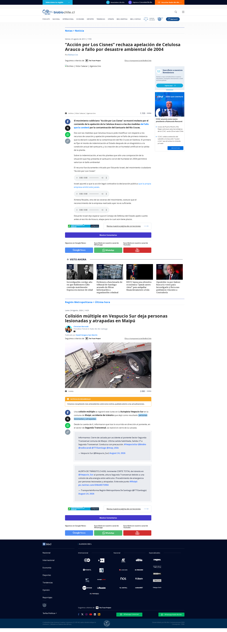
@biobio (142, 444)
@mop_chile (113, 447)
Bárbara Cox (73, 54)
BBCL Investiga (122, 19)
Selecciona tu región (54, 2)
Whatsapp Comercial (131, 614)
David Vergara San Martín (86, 335)
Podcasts (46, 19)
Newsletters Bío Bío (117, 2)
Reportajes (47, 597)
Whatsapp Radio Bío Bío (173, 614)
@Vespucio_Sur (85, 474)
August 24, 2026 (117, 453)
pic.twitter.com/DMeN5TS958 (93, 485)
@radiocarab (84, 447)
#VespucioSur (131, 444)
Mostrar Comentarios (108, 235)
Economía (80, 19)
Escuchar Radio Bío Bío (170, 2)
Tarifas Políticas (49, 613)
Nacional (56, 19)
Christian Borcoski (81, 326)
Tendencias (101, 19)
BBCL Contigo (135, 19)
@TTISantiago (99, 447)
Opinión (111, 19)
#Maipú (133, 481)
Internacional (68, 19)
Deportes (90, 19)
